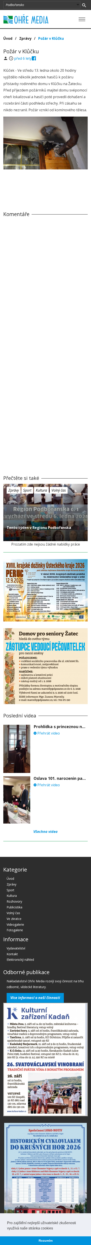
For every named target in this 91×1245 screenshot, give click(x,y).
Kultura (41, 490)
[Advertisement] (45, 186)
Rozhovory (14, 901)
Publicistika (14, 907)
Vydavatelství (16, 948)
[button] (54, 1228)
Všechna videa (45, 831)
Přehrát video (48, 733)
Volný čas (58, 490)
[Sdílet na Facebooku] (33, 58)
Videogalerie (15, 924)
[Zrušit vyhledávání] (84, 5)
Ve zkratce (14, 919)
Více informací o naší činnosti (35, 997)
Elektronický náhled (20, 959)
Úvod (7, 38)
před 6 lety (23, 58)
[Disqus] (45, 282)
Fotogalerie (15, 930)
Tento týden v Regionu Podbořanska (39, 527)
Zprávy (25, 38)
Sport (27, 490)
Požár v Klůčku (51, 38)
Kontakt (12, 954)
